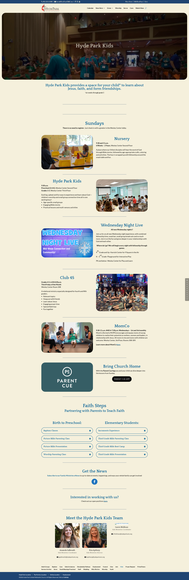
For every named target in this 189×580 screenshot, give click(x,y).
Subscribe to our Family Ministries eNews (63, 475)
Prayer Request (130, 567)
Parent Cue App (122, 379)
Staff (79, 569)
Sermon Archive (46, 569)
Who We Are (95, 569)
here (118, 344)
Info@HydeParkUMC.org (64, 2)
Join (116, 567)
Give (146, 2)
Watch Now (140, 8)
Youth (111, 569)
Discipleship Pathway (83, 567)
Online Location (55, 575)
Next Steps (128, 2)
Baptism (54, 567)
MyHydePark (138, 2)
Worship (118, 8)
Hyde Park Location (25, 575)
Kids (121, 567)
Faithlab (66, 577)
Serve (126, 8)
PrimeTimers (141, 567)
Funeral (105, 567)
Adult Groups (45, 567)
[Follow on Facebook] (94, 482)
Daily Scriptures (70, 567)
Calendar (90, 8)
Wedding (86, 569)
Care (131, 8)
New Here (99, 8)
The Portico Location (40, 575)
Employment (97, 567)
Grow (109, 8)
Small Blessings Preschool (68, 569)
